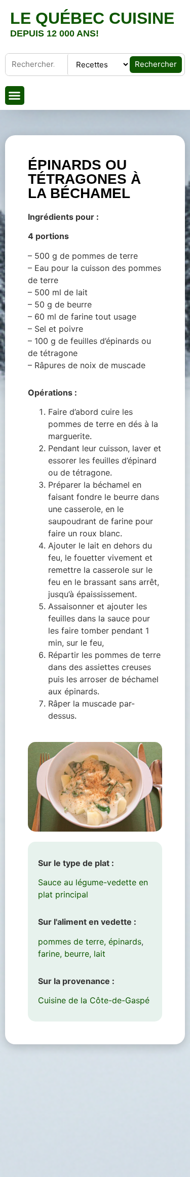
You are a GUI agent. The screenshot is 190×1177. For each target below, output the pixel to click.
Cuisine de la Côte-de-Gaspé (93, 1000)
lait (99, 954)
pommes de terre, (72, 941)
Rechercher (156, 64)
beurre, (77, 954)
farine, (50, 954)
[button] (14, 95)
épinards (124, 941)
